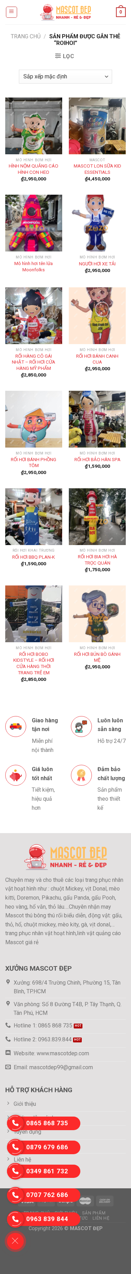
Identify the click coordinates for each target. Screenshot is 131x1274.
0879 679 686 (47, 1147)
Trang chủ (26, 36)
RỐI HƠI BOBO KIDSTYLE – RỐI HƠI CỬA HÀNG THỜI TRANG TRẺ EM (33, 663)
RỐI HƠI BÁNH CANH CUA (97, 359)
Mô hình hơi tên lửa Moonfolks (33, 266)
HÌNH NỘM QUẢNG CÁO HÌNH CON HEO (33, 169)
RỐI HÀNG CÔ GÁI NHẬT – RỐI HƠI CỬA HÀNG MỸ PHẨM (33, 362)
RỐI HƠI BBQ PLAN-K (33, 557)
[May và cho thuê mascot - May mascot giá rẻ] (66, 12)
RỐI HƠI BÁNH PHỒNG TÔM (33, 462)
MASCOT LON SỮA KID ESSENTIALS (97, 169)
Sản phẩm (93, 1213)
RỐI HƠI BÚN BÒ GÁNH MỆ (97, 657)
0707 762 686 (47, 1194)
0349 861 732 (47, 1171)
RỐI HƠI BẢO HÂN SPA (97, 459)
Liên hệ (101, 1218)
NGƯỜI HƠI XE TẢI (97, 263)
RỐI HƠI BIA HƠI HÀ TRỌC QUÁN (97, 560)
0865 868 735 (47, 1123)
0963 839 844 (47, 1218)
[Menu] (11, 12)
